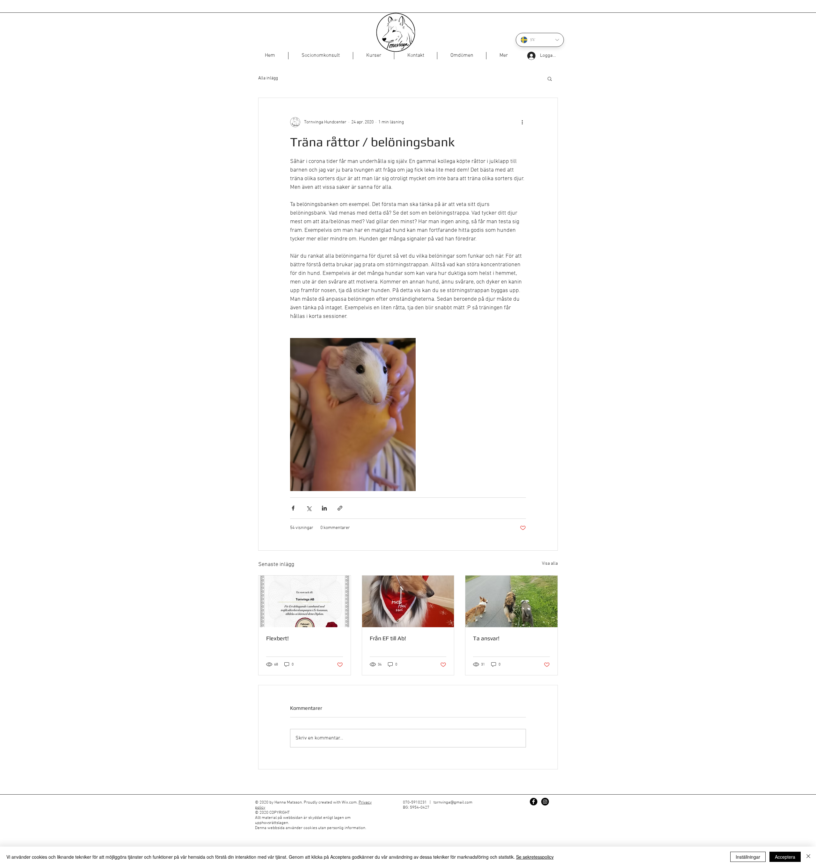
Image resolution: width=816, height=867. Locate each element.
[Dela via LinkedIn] (324, 508)
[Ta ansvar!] (511, 601)
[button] (550, 78)
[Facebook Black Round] (533, 801)
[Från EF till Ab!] (408, 601)
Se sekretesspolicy (535, 857)
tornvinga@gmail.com (452, 802)
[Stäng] (808, 857)
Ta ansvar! (486, 638)
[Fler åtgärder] (522, 122)
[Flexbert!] (305, 601)
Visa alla (550, 563)
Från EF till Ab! (388, 638)
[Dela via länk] (340, 508)
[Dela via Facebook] (293, 508)
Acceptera (785, 857)
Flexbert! (277, 638)
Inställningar (748, 857)
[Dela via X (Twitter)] (309, 508)
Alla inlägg (268, 78)
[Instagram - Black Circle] (545, 801)
